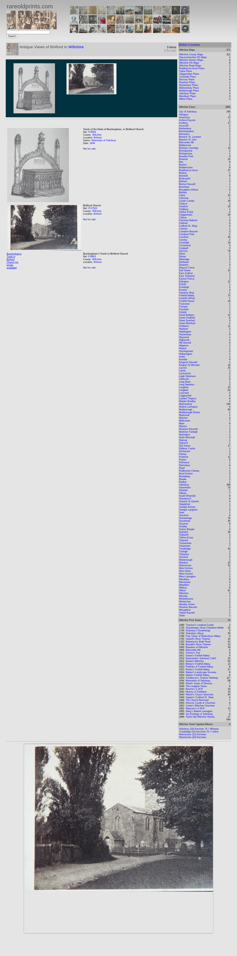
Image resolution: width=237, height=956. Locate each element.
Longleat (183, 390)
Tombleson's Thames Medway (202, 677)
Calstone (183, 198)
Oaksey (183, 440)
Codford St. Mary (188, 225)
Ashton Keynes (187, 120)
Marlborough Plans (189, 90)
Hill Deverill (185, 342)
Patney (183, 454)
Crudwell (183, 248)
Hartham (183, 328)
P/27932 (92, 208)
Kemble (183, 359)
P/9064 (92, 132)
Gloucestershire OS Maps (193, 57)
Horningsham (186, 351)
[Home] (32, 28)
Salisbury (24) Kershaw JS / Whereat (199, 728)
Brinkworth (184, 178)
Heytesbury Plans (188, 85)
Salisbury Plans (187, 93)
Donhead (183, 262)
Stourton (183, 523)
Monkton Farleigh (188, 431)
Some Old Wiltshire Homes (200, 716)
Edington (183, 281)
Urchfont (183, 557)
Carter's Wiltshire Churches (200, 705)
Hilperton (183, 345)
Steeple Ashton (187, 507)
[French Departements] (166, 13)
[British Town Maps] (102, 13)
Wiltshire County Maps (191, 54)
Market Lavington (188, 406)
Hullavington (185, 353)
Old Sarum (185, 445)
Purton (182, 459)
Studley (183, 526)
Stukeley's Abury (195, 633)
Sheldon (183, 490)
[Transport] (139, 22)
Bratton (183, 173)
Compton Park (186, 234)
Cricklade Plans (187, 76)
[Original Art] (148, 22)
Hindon (182, 348)
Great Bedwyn (186, 315)
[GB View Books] (166, 32)
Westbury (184, 579)
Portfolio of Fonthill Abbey (199, 666)
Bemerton (184, 134)
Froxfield (183, 309)
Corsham (184, 237)
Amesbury (184, 117)
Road (182, 468)
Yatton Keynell (187, 612)
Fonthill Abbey (186, 295)
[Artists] (176, 13)
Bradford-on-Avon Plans (192, 68)
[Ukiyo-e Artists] (111, 32)
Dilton (182, 253)
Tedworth (184, 534)
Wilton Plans (186, 99)
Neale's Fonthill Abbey (197, 675)
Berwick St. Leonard (190, 136)
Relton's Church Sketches (199, 694)
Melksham (184, 420)
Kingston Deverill (188, 362)
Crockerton (185, 245)
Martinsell (184, 415)
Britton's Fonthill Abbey (198, 664)
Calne (182, 195)
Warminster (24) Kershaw (192, 737)
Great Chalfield (187, 317)
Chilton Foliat (186, 212)
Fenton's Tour (193, 652)
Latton (182, 370)
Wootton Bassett (188, 607)
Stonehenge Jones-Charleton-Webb (204, 627)
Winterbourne (186, 598)
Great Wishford (187, 323)
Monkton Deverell (188, 429)
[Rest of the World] (111, 13)
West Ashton (186, 568)
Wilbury (183, 587)
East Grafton (186, 273)
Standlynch (185, 498)
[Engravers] (74, 22)
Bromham (184, 187)
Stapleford (184, 504)
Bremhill (183, 175)
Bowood (183, 159)
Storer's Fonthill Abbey (198, 655)
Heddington (185, 331)
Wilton (182, 590)
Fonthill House (186, 301)
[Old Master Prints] (176, 22)
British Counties (189, 44)
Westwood (184, 582)
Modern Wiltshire (195, 661)
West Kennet (186, 573)
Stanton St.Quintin (189, 501)
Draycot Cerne (186, 267)
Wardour (183, 562)
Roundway (184, 476)
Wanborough (185, 559)
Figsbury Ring (186, 292)
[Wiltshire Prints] (148, 13)
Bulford (183, 192)
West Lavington (187, 576)
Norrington (184, 434)
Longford (183, 387)
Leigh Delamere (187, 376)
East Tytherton (187, 276)
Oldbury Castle (187, 448)
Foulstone (184, 303)
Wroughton (185, 610)
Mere (181, 423)
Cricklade (184, 242)
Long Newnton (186, 384)
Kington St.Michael (189, 365)
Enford (182, 284)
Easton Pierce (186, 278)
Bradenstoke (186, 167)
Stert (181, 512)
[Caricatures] (102, 22)
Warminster (185, 565)
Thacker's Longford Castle (200, 625)
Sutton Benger (186, 529)
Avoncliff (183, 125)
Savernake (185, 487)
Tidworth (183, 540)
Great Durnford (187, 320)
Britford (97, 137)
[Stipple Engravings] (74, 32)
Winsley (183, 596)
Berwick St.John (188, 139)
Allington (183, 114)
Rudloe (182, 482)
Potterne (183, 456)
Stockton (184, 515)
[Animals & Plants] (111, 22)
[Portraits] (120, 22)
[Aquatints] (83, 32)
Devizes (183, 251)
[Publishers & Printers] (83, 22)
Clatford (183, 223)
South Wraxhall (187, 495)
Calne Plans (185, 71)
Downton (183, 264)
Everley (183, 289)
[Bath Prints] (139, 13)
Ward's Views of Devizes (199, 683)
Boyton (183, 164)
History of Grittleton (196, 691)
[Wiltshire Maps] (157, 13)
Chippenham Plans (189, 74)
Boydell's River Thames (198, 644)
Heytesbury (185, 334)
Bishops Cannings (188, 148)
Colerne (183, 228)
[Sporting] (129, 22)
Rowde (182, 479)
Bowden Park (186, 156)
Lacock (183, 367)
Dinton (182, 256)
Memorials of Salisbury (103, 140)
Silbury (182, 493)
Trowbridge (185, 548)
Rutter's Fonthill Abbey (198, 669)
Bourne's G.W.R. (194, 689)
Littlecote (184, 379)
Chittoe (183, 217)
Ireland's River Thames (198, 638)
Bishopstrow (185, 153)
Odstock (183, 443)
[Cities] (129, 13)
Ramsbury (184, 465)
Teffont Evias (186, 537)
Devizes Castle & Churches (200, 702)
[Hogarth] (92, 22)
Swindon (183, 532)
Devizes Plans (187, 79)
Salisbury (184, 484)
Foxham (183, 306)
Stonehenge (185, 518)
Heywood (184, 337)
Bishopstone (185, 150)
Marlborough (185, 409)
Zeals (182, 615)
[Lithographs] (92, 32)
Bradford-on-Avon (188, 170)
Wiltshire (76, 47)
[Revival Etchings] (102, 32)
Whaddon (184, 584)
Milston (183, 426)
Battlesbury (185, 128)
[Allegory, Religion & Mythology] (120, 32)
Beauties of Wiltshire (197, 647)
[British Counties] (74, 13)
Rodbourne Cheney (189, 470)
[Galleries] (166, 22)
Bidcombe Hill (186, 142)
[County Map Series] (92, 13)
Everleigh (184, 287)
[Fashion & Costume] (148, 32)
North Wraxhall (187, 437)
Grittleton (184, 326)
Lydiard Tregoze (187, 398)
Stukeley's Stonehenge (198, 630)
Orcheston (184, 451)
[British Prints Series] (83, 13)
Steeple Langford (188, 509)
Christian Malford (188, 220)
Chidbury (183, 209)
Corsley (183, 239)
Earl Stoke (184, 270)
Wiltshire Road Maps (190, 65)
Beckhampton (186, 131)
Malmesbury (185, 404)
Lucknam (184, 392)
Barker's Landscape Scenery (201, 672)
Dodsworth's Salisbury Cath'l (201, 658)
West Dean (185, 571)
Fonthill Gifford (187, 298)
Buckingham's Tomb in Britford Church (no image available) (14, 260)
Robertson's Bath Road (198, 641)
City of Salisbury (188, 111)
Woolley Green (187, 604)
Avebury (183, 123)
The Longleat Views (196, 686)
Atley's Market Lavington (199, 711)
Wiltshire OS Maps (189, 62)
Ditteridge (184, 259)
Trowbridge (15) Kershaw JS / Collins (199, 731)
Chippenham (185, 214)
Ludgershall (185, 395)
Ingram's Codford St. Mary (200, 697)
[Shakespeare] (139, 32)
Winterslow (185, 601)
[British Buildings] (120, 13)
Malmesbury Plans (189, 87)
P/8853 (92, 256)
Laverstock (185, 373)
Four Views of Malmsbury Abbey (203, 636)
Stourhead (184, 520)
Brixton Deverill (187, 184)
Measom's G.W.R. (195, 708)
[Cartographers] (185, 13)
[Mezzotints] (185, 22)
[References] (176, 32)
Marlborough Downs (189, 412)
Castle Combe (186, 200)
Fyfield (182, 312)
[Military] (157, 32)
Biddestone (185, 145)
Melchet (183, 417)
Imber (182, 356)
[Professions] (129, 32)
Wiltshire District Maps (191, 60)
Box (181, 161)
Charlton (183, 206)
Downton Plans (187, 82)
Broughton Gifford (188, 189)
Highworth (184, 340)
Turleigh (183, 551)
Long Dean (185, 381)
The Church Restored (197, 700)
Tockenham (185, 543)
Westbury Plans (187, 96)
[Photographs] (157, 22)
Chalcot (183, 203)
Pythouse (184, 462)
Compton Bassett (188, 231)
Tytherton (184, 554)
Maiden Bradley (187, 401)
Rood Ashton (186, 473)
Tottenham (184, 546)
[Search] (185, 32)
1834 (92, 143)
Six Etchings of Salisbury (199, 714)
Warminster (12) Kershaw (192, 734)
